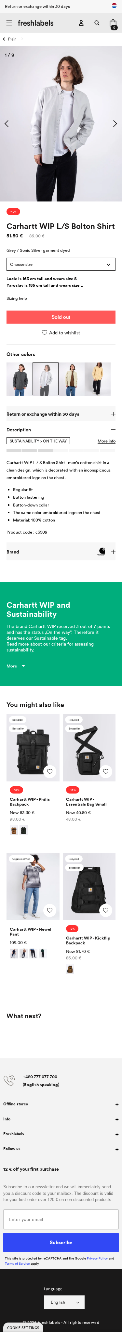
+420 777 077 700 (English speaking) (41, 1080)
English (58, 1302)
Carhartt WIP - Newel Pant (30, 932)
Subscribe (61, 1242)
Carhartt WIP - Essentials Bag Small (86, 802)
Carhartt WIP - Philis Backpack (30, 802)
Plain (12, 39)
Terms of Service (17, 1263)
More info (106, 441)
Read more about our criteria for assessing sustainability (50, 647)
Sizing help (17, 298)
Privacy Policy (97, 1258)
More (12, 666)
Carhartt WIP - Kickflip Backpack (88, 940)
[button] (9, 23)
